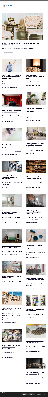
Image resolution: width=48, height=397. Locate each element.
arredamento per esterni (10, 322)
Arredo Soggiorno (31, 288)
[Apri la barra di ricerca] (29, 7)
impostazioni (6, 395)
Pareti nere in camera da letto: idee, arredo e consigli (35, 373)
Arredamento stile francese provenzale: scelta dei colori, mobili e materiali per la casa (21, 44)
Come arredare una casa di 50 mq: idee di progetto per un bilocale (35, 145)
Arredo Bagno (7, 285)
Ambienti (32, 4)
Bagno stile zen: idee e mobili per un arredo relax (12, 276)
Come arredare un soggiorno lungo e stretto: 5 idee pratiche (35, 278)
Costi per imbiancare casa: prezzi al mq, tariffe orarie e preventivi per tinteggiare (12, 76)
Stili (27, 4)
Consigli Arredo (18, 4)
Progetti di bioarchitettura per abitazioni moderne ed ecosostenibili (11, 347)
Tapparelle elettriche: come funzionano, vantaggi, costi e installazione (10, 177)
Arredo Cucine (7, 187)
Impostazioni (38, 394)
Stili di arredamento (8, 52)
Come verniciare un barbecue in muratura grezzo (11, 308)
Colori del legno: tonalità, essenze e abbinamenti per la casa (36, 177)
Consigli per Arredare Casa (10, 87)
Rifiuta (31, 394)
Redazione (39, 4)
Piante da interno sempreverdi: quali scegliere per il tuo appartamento (35, 110)
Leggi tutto (31, 48)
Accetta (24, 394)
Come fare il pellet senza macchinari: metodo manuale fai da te (35, 76)
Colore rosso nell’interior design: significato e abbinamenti (11, 111)
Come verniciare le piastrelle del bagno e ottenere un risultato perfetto (35, 247)
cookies (10, 394)
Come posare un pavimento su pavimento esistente (34, 341)
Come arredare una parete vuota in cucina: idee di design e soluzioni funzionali (12, 212)
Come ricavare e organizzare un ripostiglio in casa (35, 309)
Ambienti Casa (7, 222)
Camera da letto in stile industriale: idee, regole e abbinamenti (33, 212)
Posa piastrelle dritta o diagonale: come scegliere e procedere (10, 146)
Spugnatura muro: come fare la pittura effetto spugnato (11, 246)
